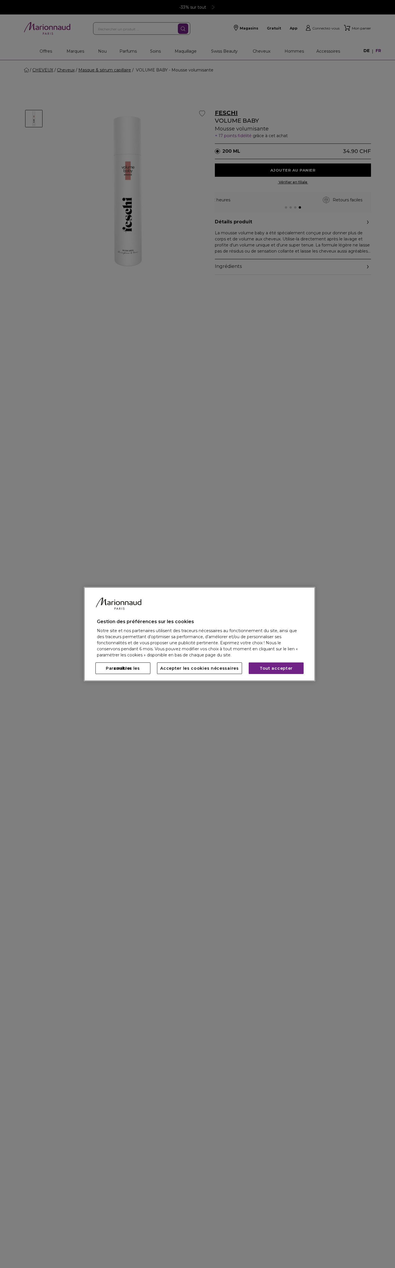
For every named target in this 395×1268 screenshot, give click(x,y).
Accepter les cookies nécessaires (199, 668)
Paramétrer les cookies (123, 668)
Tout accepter (276, 668)
